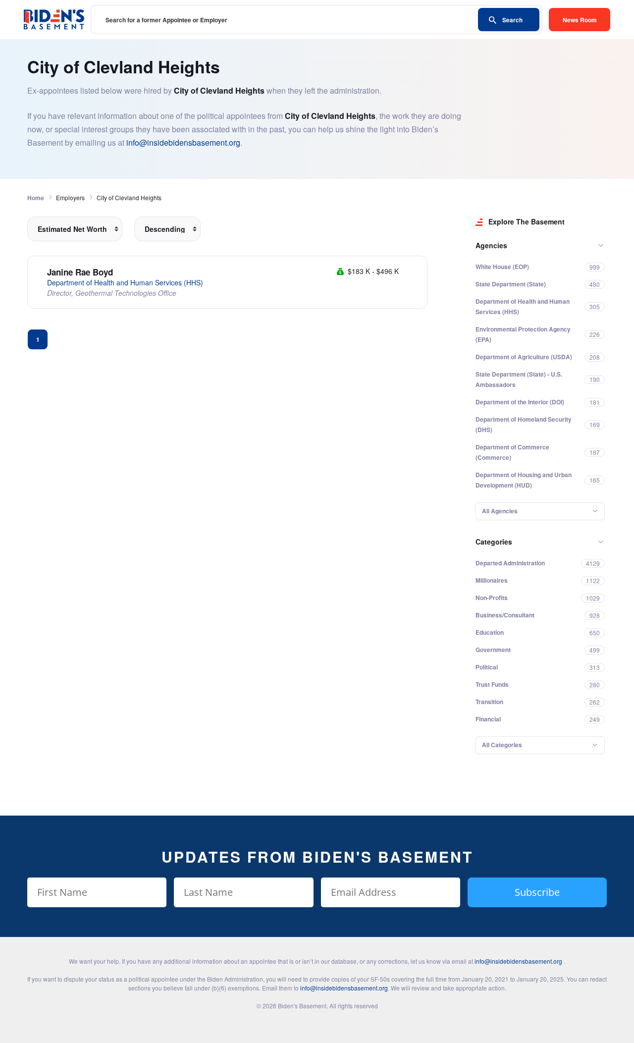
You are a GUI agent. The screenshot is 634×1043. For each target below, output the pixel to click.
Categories (494, 542)
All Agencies (500, 510)
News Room (580, 19)
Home (35, 197)
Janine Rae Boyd (80, 272)
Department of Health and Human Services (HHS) (125, 282)
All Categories (502, 744)
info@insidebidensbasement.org (183, 142)
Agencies (491, 245)
